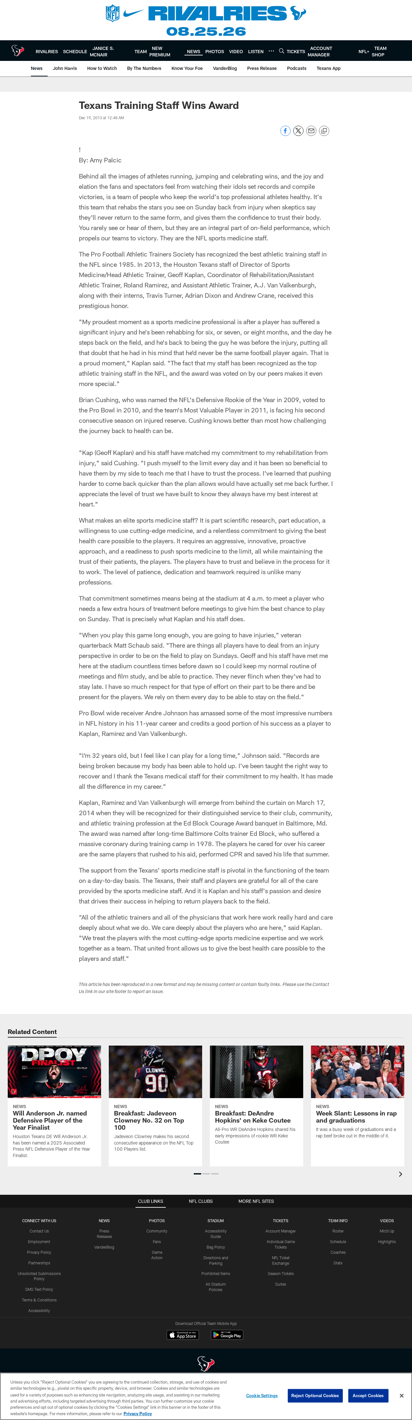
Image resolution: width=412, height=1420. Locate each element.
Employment (39, 1241)
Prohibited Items (215, 1273)
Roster (338, 1231)
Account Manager (281, 1231)
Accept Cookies (368, 1395)
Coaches (338, 1252)
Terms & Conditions (39, 1300)
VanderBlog (104, 1247)
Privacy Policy (39, 1252)
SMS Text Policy (39, 1289)
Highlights (387, 1241)
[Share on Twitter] (298, 134)
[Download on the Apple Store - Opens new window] (183, 1335)
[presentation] (401, 1175)
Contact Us (39, 1231)
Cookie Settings (262, 1395)
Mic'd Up (387, 1231)
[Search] (281, 50)
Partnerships (39, 1263)
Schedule (338, 1241)
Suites (280, 1284)
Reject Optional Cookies (315, 1395)
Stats (337, 1263)
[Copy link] (324, 131)
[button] (197, 1174)
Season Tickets (281, 1273)
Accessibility (39, 1310)
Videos (387, 1220)
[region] (206, 1396)
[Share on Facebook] (285, 134)
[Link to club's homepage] (17, 50)
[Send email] (311, 134)
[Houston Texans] (206, 1365)
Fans (157, 1241)
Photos (157, 1220)
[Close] (402, 1396)
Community (156, 1231)
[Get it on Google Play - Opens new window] (227, 1338)
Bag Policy (216, 1247)
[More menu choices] (271, 50)
